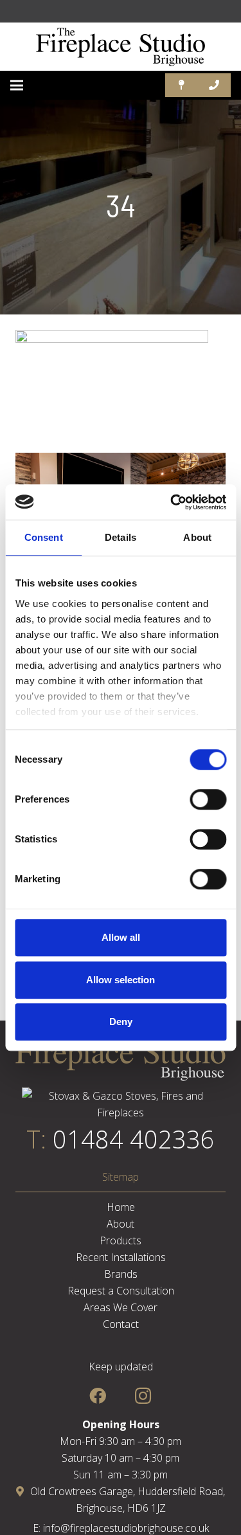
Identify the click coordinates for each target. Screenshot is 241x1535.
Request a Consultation (120, 1291)
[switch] (208, 799)
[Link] (121, 47)
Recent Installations (121, 1257)
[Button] (181, 85)
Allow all (121, 937)
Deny (120, 1021)
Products (120, 1240)
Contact (121, 1324)
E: (38, 1528)
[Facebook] (98, 1396)
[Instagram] (143, 1396)
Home (121, 1207)
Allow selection (120, 979)
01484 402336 (134, 1139)
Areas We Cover (120, 1307)
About (120, 1224)
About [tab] (197, 537)
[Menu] (16, 85)
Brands (121, 1274)
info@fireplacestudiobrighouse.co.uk (126, 1528)
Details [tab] (120, 537)
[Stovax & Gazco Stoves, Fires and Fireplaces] (120, 1112)
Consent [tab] (43, 537)
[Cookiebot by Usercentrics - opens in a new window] (171, 502)
